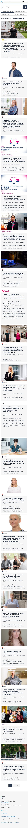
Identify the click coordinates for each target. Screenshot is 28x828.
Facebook (4, 811)
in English (9, 822)
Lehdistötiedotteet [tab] (8, 11)
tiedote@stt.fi (5, 802)
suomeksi (3, 822)
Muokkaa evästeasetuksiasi (8, 816)
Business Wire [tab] (5, 14)
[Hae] (25, 7)
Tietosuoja (4, 813)
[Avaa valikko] (10, 2)
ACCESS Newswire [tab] (19, 14)
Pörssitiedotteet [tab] (20, 11)
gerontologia (17, 18)
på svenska (16, 822)
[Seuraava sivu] (14, 785)
